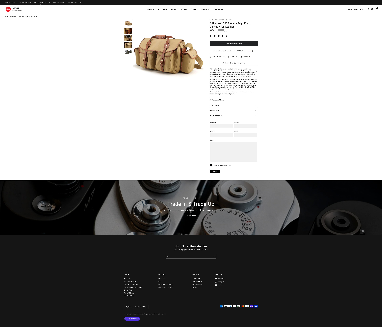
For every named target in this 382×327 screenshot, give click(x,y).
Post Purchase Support (165, 287)
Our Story (127, 278)
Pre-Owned (193, 9)
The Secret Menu (129, 296)
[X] (215, 36)
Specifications (214, 110)
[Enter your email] (214, 256)
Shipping (212, 32)
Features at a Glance (217, 100)
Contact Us (161, 278)
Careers (194, 287)
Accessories (205, 9)
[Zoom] (200, 23)
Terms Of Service (129, 293)
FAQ (159, 281)
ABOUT (126, 274)
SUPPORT (161, 274)
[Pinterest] (219, 36)
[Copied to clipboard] (227, 36)
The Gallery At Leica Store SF (133, 287)
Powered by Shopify (159, 314)
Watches (184, 9)
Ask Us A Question (216, 116)
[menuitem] (151, 9)
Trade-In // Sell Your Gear (235, 63)
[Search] (372, 9)
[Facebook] (211, 36)
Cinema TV (174, 9)
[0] (375, 9)
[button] (191, 216)
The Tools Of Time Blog (131, 284)
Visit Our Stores (197, 281)
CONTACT (195, 274)
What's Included (215, 105)
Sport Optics (162, 9)
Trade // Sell (196, 278)
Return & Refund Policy (165, 284)
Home (6, 16)
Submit (215, 171)
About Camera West (130, 281)
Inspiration (218, 9)
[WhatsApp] (223, 36)
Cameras (150, 9)
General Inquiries (197, 284)
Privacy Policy (128, 290)
